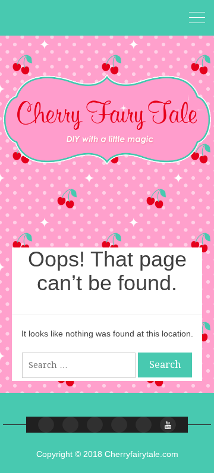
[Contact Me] (95, 425)
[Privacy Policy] (144, 425)
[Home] (46, 425)
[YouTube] (168, 425)
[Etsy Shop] (70, 425)
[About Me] (119, 425)
